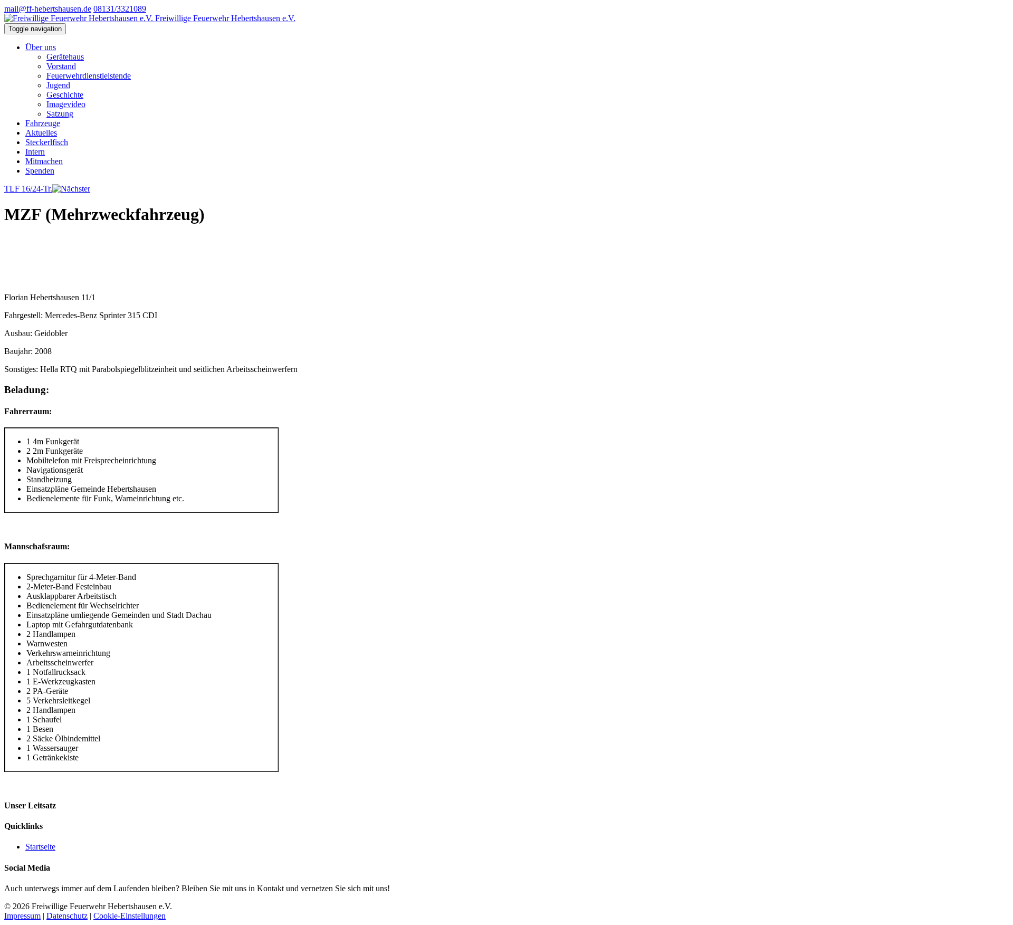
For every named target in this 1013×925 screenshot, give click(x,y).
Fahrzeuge (42, 123)
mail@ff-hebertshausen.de (47, 8)
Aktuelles (41, 132)
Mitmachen (44, 161)
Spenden (39, 170)
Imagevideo (65, 104)
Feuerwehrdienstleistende (88, 75)
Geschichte (64, 94)
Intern (35, 151)
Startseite (40, 846)
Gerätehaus (65, 56)
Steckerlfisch (46, 142)
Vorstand (61, 66)
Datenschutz (67, 915)
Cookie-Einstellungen (129, 915)
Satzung (59, 113)
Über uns (40, 47)
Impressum (22, 915)
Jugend (58, 85)
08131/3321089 (119, 8)
